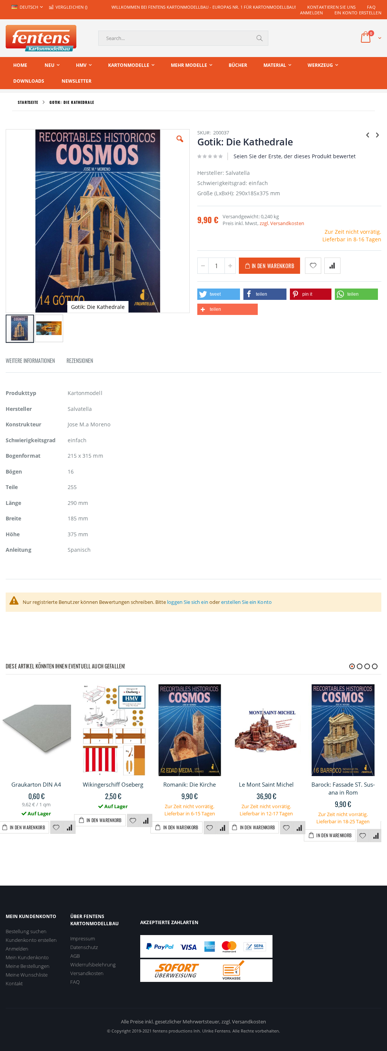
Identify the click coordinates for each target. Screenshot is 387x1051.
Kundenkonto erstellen (31, 940)
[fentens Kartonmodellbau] (41, 38)
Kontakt (14, 983)
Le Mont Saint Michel (266, 784)
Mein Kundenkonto (27, 957)
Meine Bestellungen (28, 966)
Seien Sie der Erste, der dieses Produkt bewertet (295, 156)
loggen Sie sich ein (187, 602)
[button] (179, 145)
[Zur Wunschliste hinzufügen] (56, 828)
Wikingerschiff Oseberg (113, 784)
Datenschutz (84, 947)
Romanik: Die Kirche (189, 784)
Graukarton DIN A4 (36, 784)
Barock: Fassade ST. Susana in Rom (343, 788)
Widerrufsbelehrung (93, 964)
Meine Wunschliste (27, 974)
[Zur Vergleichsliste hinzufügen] (69, 828)
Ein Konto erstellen (357, 12)
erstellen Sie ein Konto (246, 602)
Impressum (82, 938)
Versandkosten (87, 973)
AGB (75, 955)
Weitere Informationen (30, 360)
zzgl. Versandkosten (282, 223)
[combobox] (183, 38)
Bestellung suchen (26, 931)
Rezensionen (80, 360)
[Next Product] (377, 134)
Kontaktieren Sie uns (331, 7)
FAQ (371, 7)
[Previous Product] (368, 134)
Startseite (28, 102)
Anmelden (311, 12)
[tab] (36, 361)
